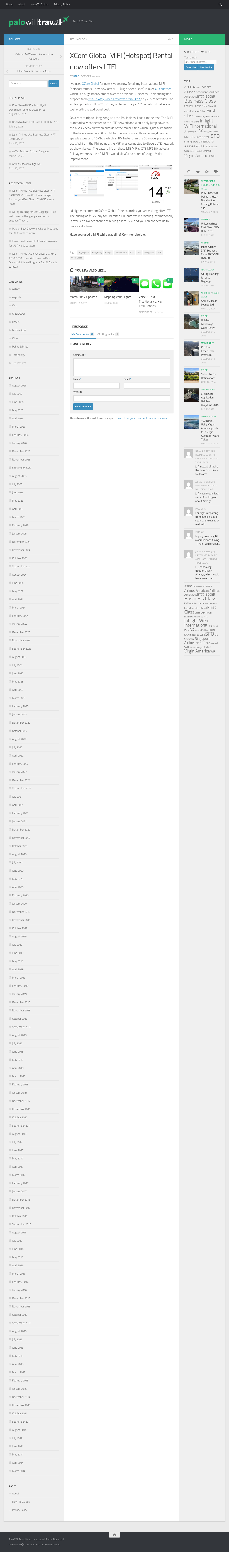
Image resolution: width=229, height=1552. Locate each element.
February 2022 (20, 763)
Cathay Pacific (192, 106)
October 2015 (19, 1314)
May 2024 (17, 591)
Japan (190, 131)
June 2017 (17, 1150)
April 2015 (17, 1364)
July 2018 (17, 1043)
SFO (215, 136)
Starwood (213, 146)
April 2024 (17, 599)
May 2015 (17, 1356)
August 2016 (19, 1232)
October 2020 (19, 846)
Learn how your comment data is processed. (142, 418)
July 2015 (17, 1339)
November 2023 (21, 640)
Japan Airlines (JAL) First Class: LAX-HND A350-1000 (31, 199)
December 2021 (21, 780)
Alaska (198, 87)
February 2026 (20, 435)
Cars (14, 305)
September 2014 (21, 1421)
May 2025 (17, 500)
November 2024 (21, 550)
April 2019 (17, 969)
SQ (207, 146)
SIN (186, 141)
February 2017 (20, 1183)
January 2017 (19, 1191)
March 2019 (18, 977)
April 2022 (17, 755)
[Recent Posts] (188, 172)
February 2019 (20, 985)
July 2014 (17, 1438)
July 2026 (17, 393)
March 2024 (18, 607)
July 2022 (17, 747)
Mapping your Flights (117, 297)
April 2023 (17, 689)
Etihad (202, 111)
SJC (197, 146)
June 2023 (17, 673)
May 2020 (17, 879)
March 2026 (18, 426)
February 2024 (20, 615)
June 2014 (17, 1446)
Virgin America (197, 155)
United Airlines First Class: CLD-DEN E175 (35, 122)
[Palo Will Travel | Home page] (39, 21)
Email (127, 379)
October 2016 (19, 1216)
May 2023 (17, 681)
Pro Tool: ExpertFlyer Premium (207, 351)
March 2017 (18, 1175)
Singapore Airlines (197, 640)
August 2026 (19, 385)
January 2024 (19, 624)
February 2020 (20, 895)
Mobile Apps (19, 330)
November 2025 (21, 459)
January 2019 (19, 994)
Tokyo (199, 150)
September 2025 (21, 467)
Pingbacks (109, 334)
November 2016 (21, 1207)
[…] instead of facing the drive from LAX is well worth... (206, 470)
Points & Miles (20, 346)
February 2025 (20, 525)
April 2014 (17, 1462)
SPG (202, 146)
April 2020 (17, 887)
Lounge (206, 131)
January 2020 (19, 903)
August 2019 (19, 936)
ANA (194, 96)
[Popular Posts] (197, 172)
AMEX (188, 96)
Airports (16, 297)
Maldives (214, 131)
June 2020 (17, 870)
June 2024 (17, 583)
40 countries (163, 89)
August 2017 (19, 1133)
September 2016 (21, 1224)
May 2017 (17, 1158)
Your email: (190, 57)
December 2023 (21, 632)
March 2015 (18, 1372)
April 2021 (17, 805)
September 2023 (21, 648)
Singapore (193, 141)
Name (77, 379)
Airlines (16, 289)
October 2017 (19, 1117)
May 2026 (17, 410)
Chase (205, 106)
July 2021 (17, 796)
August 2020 (19, 854)
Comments (84, 334)
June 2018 (17, 1051)
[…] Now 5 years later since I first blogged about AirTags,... (207, 497)
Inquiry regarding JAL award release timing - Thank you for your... (207, 540)
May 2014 (17, 1454)
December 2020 (21, 829)
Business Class (200, 101)
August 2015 (19, 1331)
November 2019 (21, 920)
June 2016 (17, 1249)
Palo (76, 76)
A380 (188, 87)
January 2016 (19, 1290)
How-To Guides (39, 4)
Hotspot (108, 252)
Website (77, 391)
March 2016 (18, 1273)
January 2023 (19, 714)
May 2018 (17, 1059)
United (207, 150)
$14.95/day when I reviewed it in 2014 (114, 99)
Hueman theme (52, 1544)
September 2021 (21, 788)
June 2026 (17, 402)
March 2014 (18, 1471)
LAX (199, 131)
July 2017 (17, 1142)
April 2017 (17, 1166)
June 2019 (17, 953)
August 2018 (19, 1035)
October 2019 (19, 928)
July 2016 (17, 1240)
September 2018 (21, 1027)
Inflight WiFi (196, 620)
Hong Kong (97, 252)
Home (9, 4)
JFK (194, 131)
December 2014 (21, 1397)
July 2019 (17, 944)
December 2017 (21, 1101)
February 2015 (20, 1380)
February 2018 (20, 1084)
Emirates (194, 111)
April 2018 (17, 1068)
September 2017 (21, 1125)
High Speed (84, 252)
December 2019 (21, 911)
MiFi (139, 252)
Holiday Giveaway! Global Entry (208, 324)
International (121, 252)
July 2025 (17, 484)
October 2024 (19, 558)
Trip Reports (19, 363)
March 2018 (18, 1076)
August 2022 (19, 739)
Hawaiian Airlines (191, 617)
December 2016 (21, 1199)
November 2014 (21, 1405)
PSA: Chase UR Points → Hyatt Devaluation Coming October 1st (210, 200)
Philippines (149, 252)
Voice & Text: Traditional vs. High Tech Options (151, 301)
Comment (79, 354)
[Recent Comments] (206, 172)
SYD (186, 150)
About (21, 4)
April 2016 (17, 1265)
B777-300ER (206, 96)
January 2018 (19, 1092)
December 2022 (21, 722)
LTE (132, 252)
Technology (78, 39)
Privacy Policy (62, 4)
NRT (186, 137)
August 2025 (19, 476)
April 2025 (17, 509)
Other (15, 338)
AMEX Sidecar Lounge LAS (26, 164)
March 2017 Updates (83, 297)
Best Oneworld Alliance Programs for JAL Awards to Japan (33, 262)
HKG (193, 121)
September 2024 (21, 566)
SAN (192, 137)
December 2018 (21, 1002)
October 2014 (19, 1413)
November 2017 (21, 1109)
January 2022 (19, 772)
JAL (186, 131)
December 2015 (21, 1298)
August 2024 (19, 574)
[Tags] (215, 172)
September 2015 (21, 1323)
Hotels (16, 322)
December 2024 (21, 541)
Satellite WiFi (203, 137)
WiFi (160, 252)
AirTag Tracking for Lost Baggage (30, 151)
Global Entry (200, 116)
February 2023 (20, 706)
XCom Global (90, 84)
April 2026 (17, 418)
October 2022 (19, 731)
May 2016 (17, 1257)
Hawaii (208, 116)
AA (194, 87)
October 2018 (19, 1018)
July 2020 (17, 862)
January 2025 (19, 533)
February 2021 (20, 813)
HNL (197, 121)
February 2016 (20, 1282)
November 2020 (21, 837)
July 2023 (17, 665)
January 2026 (19, 443)
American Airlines (207, 92)
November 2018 (21, 1010)
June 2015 (17, 1347)
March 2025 (18, 517)
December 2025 (21, 451)
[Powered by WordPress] (22, 1544)
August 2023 (19, 657)
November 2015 (21, 1306)
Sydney (192, 151)
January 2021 (19, 821)
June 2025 (17, 492)
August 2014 (19, 1430)
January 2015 (19, 1388)
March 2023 (18, 698)
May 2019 (17, 961)
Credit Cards (19, 313)
